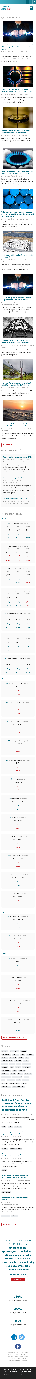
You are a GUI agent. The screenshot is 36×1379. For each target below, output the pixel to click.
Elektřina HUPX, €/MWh (18, 568)
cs (27, 1)
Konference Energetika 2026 (13, 478)
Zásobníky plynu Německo (19, 722)
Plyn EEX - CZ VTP (19, 836)
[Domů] (6, 8)
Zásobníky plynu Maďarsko (19, 703)
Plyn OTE (19, 779)
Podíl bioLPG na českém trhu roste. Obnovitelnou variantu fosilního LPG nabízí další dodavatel (16, 1105)
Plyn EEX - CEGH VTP (19, 855)
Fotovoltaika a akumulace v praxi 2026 (17, 457)
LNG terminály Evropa (19, 874)
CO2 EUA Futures (19, 958)
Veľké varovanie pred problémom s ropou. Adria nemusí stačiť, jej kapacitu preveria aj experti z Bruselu (17, 214)
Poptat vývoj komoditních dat (14, 1037)
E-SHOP (28, 1371)
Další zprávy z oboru (10, 1224)
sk (31, 1)
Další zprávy (7, 445)
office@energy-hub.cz (26, 1375)
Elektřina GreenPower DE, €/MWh (19, 658)
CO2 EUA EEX (19, 977)
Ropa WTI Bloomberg (19, 916)
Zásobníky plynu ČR (19, 741)
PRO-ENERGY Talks (19, 1371)
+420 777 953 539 (25, 1373)
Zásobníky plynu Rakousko (19, 760)
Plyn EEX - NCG (19, 893)
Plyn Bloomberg (19, 798)
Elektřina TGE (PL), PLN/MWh (19, 591)
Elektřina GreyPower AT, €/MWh (19, 636)
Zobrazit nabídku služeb (17, 1275)
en (34, 1)
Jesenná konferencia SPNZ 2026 (15, 499)
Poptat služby (18, 1279)
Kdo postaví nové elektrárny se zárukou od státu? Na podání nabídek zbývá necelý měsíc (17, 47)
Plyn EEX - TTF (19, 817)
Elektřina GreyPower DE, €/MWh (19, 613)
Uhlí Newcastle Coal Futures (19, 1000)
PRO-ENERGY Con (23, 1369)
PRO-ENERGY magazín (9, 1369)
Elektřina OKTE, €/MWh (18, 546)
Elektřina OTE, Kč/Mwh (18, 523)
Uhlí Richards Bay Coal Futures (19, 1019)
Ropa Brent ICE (19, 935)
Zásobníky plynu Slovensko (19, 683)
